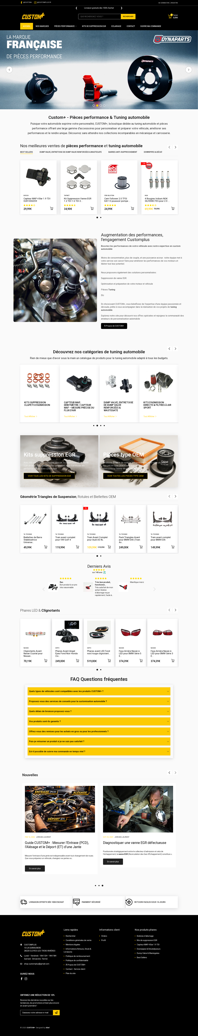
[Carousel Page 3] (101, 425)
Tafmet (67, 195)
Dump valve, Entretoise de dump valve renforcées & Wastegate (71, 152)
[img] (99, 569)
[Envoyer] (56, 1012)
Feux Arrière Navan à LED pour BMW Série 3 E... (162, 653)
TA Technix (28, 534)
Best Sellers (26, 152)
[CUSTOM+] (33, 16)
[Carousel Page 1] (94, 105)
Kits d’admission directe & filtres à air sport (117, 405)
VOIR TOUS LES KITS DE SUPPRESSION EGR (49, 476)
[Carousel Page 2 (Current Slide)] (97, 425)
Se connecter (163, 3)
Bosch (26, 195)
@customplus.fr (44, 2)
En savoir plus (35, 868)
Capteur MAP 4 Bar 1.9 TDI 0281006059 (37, 199)
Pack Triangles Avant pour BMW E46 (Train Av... (129, 540)
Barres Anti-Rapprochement (122, 152)
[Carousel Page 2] (97, 105)
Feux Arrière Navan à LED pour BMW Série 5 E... (130, 653)
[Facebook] (21, 978)
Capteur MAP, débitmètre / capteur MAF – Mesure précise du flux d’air (39, 406)
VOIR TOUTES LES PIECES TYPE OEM (125, 476)
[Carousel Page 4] (104, 105)
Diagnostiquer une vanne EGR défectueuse (134, 843)
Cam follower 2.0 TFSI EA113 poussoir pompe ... (117, 199)
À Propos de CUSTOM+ (114, 326)
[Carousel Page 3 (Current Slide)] (101, 105)
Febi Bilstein (109, 195)
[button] (44, 589)
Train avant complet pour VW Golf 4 (65, 538)
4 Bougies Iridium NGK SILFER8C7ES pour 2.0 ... (157, 199)
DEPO (57, 648)
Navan (26, 648)
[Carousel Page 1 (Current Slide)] (97, 217)
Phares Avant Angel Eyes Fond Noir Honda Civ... (66, 653)
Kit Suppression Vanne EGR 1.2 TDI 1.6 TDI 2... (77, 199)
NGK (146, 195)
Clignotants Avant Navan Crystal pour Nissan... (33, 653)
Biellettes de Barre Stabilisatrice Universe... (33, 540)
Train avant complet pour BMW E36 (161, 538)
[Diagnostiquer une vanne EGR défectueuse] (138, 809)
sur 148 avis (97, 572)
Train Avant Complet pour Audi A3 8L (97, 538)
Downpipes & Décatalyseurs (157, 152)
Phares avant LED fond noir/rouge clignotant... (98, 652)
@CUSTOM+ (27, 2)
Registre (174, 3)
